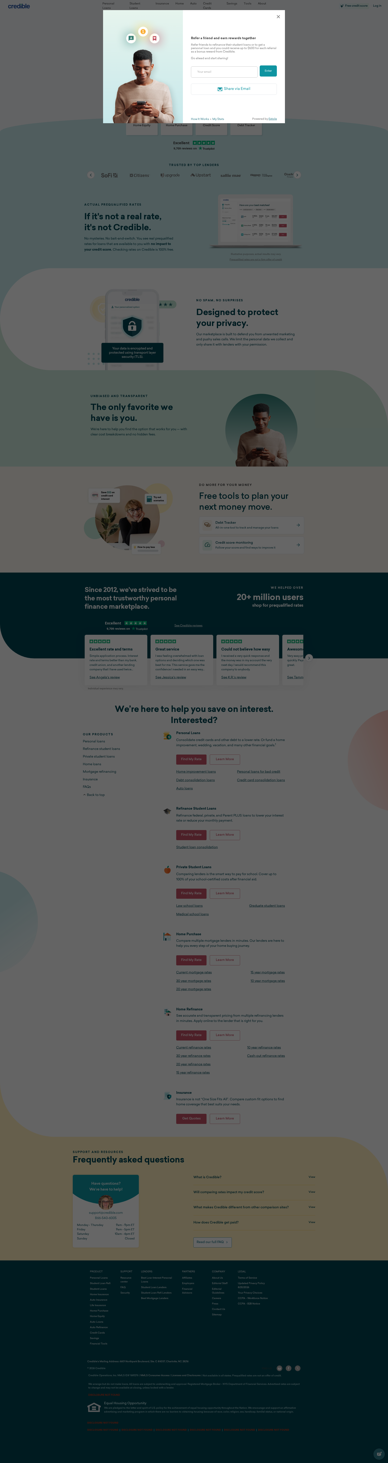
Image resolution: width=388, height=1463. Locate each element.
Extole (273, 119)
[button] (278, 16)
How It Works (200, 119)
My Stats (218, 119)
